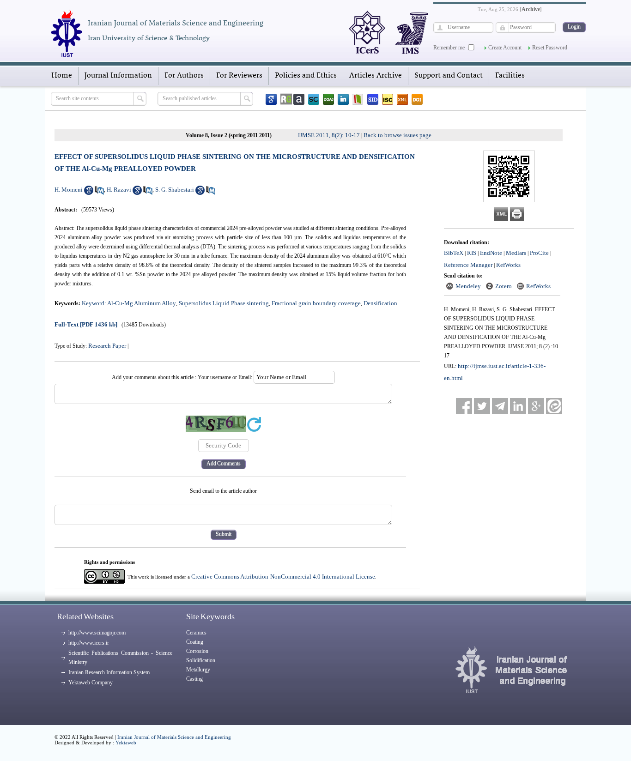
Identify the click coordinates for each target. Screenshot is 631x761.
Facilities (510, 75)
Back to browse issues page (397, 135)
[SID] (372, 99)
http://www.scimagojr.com (97, 632)
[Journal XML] (402, 99)
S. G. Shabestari (174, 189)
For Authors (184, 75)
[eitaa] (554, 406)
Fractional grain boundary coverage (316, 303)
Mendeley (468, 286)
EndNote (491, 252)
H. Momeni (69, 189)
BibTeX (453, 252)
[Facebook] (464, 406)
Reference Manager (468, 264)
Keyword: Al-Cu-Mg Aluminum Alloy (129, 303)
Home (61, 75)
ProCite (539, 252)
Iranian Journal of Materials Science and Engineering (174, 737)
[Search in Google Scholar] (88, 192)
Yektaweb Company (90, 682)
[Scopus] (313, 99)
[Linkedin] (343, 99)
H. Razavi (119, 189)
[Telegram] (500, 406)
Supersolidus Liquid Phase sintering (224, 303)
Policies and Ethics (306, 75)
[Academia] (298, 99)
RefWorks (508, 264)
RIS (471, 252)
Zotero (503, 286)
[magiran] (358, 99)
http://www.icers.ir (88, 643)
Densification (380, 303)
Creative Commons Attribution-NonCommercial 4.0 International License (283, 576)
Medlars (516, 252)
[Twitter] (482, 406)
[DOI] (417, 99)
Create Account (505, 47)
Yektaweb (125, 742)
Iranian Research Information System (109, 672)
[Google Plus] (536, 406)
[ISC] (387, 99)
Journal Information (118, 75)
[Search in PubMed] (99, 192)
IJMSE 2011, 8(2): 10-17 (329, 135)
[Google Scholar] (271, 99)
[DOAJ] (328, 99)
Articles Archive (375, 75)
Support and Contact (448, 75)
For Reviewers (239, 75)
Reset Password (549, 47)
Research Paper (107, 345)
